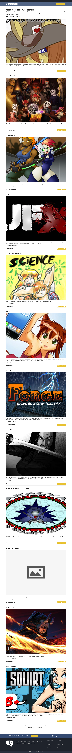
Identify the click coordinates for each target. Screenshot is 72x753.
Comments (49, 747)
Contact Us (59, 747)
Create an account (25, 0)
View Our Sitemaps (19, 746)
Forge (8, 370)
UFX (7, 194)
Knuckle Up (10, 135)
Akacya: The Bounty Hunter (17, 489)
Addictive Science (13, 253)
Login (61, 0)
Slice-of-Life (11, 303)
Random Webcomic (50, 4)
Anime (10, 362)
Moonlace (10, 76)
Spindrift (10, 607)
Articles (36, 4)
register (64, 0)
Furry (8, 67)
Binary (9, 430)
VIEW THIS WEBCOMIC (61, 71)
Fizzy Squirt (11, 666)
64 (43, 726)
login (29, 0)
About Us (42, 4)
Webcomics (22, 4)
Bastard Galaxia (13, 548)
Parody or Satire (13, 599)
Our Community (59, 746)
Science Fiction (16, 245)
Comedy (8, 599)
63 (41, 726)
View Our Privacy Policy (27, 746)
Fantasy (8, 421)
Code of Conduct (60, 744)
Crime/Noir (9, 480)
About (58, 743)
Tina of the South (13, 17)
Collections (29, 4)
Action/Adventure (12, 67)
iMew (8, 311)
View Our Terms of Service (37, 746)
